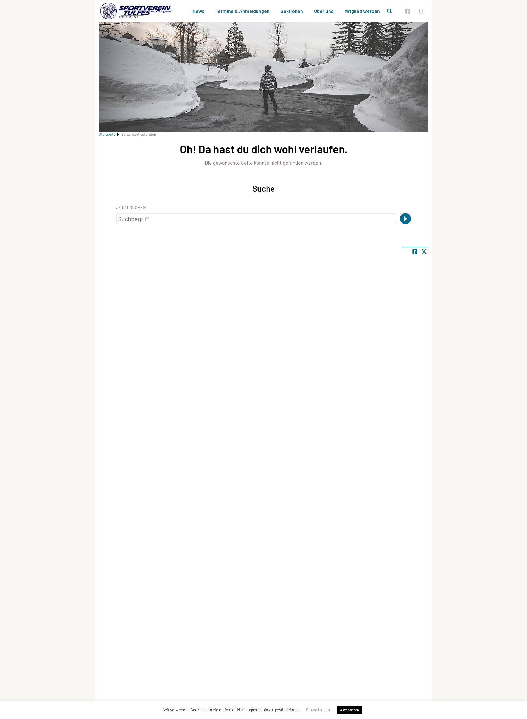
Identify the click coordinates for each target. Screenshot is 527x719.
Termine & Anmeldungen (242, 11)
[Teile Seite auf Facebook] (415, 251)
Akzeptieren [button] (349, 710)
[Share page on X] (424, 251)
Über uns (323, 11)
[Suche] (405, 218)
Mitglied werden (362, 11)
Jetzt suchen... (132, 207)
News (198, 11)
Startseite (107, 134)
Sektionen (292, 11)
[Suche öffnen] (389, 11)
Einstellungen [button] (318, 709)
